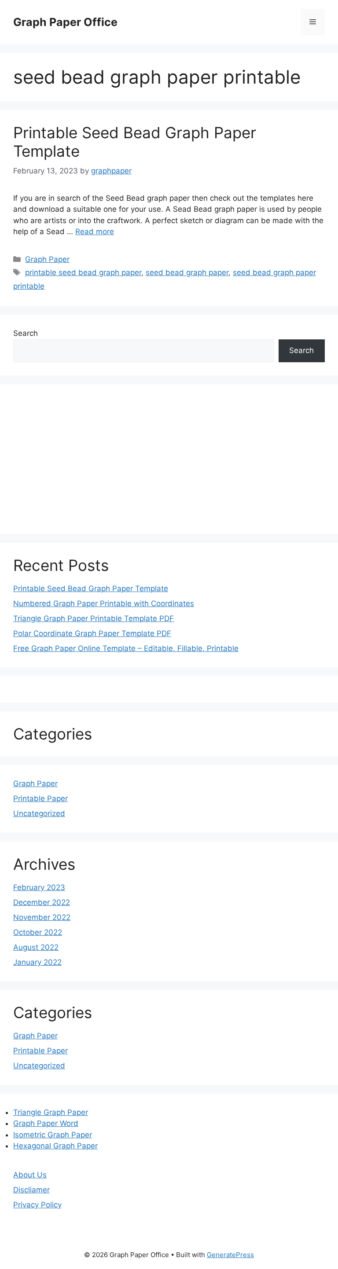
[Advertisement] (169, 459)
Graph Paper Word (45, 1123)
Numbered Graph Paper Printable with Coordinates (103, 603)
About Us (30, 1174)
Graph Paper (47, 259)
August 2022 (36, 947)
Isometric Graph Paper (52, 1134)
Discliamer (31, 1189)
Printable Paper (40, 798)
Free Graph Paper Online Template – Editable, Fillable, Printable (126, 648)
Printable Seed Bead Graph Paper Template (90, 588)
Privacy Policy (37, 1204)
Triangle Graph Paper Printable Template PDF (93, 618)
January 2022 (37, 962)
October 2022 (37, 932)
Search (25, 333)
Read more (94, 231)
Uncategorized (39, 813)
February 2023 (39, 887)
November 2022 (41, 917)
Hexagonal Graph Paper (55, 1145)
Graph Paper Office (65, 22)
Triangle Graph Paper (50, 1112)
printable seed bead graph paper (83, 272)
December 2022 (41, 902)
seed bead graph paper (187, 272)
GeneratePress (230, 1255)
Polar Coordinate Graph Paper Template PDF (92, 633)
